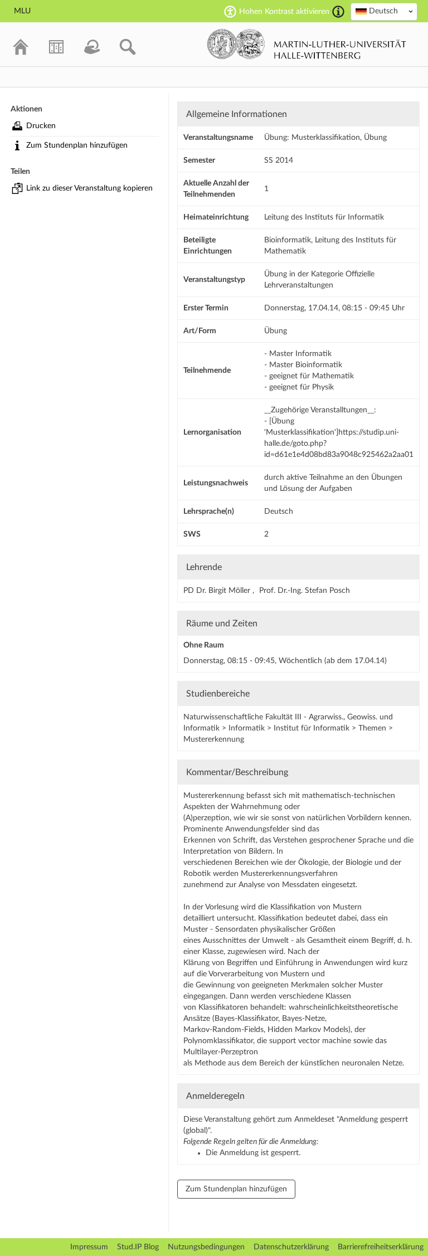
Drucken (41, 126)
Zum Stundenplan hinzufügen (77, 145)
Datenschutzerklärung (291, 1247)
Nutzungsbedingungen (206, 1247)
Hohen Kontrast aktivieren (284, 12)
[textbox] (384, 11)
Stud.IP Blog (138, 1247)
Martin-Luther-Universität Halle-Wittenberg (306, 44)
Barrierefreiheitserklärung (381, 1247)
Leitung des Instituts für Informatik (324, 217)
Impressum (89, 1247)
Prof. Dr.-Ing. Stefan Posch (304, 591)
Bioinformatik (287, 240)
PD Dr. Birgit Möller (217, 591)
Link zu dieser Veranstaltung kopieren (89, 188)
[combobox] (384, 12)
